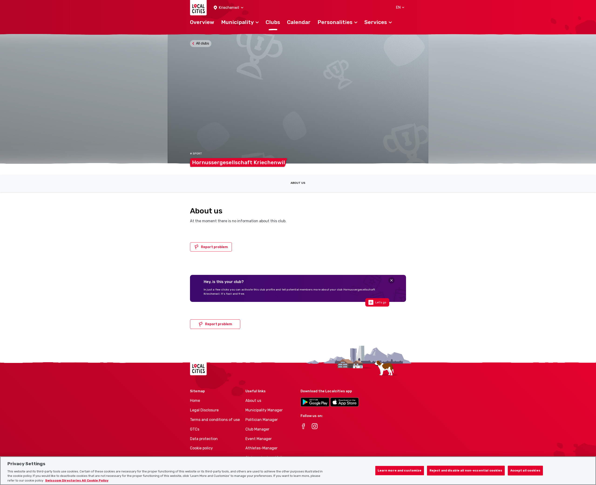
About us (298, 182)
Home (195, 400)
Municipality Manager (264, 410)
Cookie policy (201, 448)
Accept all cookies (525, 470)
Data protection (204, 439)
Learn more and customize (400, 470)
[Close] (391, 280)
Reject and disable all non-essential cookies (466, 470)
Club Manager (257, 429)
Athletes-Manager (261, 448)
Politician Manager (261, 419)
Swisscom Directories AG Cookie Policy (76, 480)
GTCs (194, 429)
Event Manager (258, 439)
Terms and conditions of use (215, 419)
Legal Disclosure (204, 410)
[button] (228, 7)
